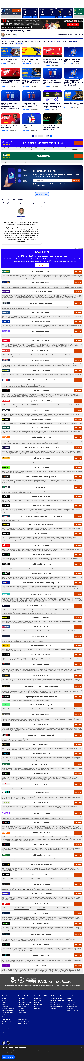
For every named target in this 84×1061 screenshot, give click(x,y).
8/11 (25, 17)
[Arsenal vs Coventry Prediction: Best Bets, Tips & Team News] (52, 73)
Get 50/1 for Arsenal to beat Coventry (9, 60)
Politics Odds (70, 1000)
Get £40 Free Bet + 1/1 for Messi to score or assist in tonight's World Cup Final (52, 105)
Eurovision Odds (70, 1004)
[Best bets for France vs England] (31, 118)
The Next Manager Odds (56, 998)
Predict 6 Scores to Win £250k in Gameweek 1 (72, 60)
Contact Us (4, 1002)
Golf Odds (36, 1006)
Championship (21, 1000)
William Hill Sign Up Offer (23, 1026)
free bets (58, 41)
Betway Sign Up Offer (23, 1034)
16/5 (30, 17)
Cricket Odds (37, 1002)
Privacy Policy (5, 1004)
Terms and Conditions (7, 1012)
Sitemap (4, 1016)
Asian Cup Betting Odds (23, 1006)
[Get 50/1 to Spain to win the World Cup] (10, 118)
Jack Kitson (11, 35)
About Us (4, 998)
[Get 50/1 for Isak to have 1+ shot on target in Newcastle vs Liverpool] (52, 52)
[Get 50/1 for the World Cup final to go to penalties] (73, 95)
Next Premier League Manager (57, 1000)
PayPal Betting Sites (6, 1028)
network (60, 949)
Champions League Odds (24, 1004)
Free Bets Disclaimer (6, 1014)
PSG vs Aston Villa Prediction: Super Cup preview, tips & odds (29, 105)
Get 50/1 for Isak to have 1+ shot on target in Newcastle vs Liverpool (52, 61)
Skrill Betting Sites (6, 1034)
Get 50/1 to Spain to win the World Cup (9, 127)
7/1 (69, 17)
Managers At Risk (54, 1002)
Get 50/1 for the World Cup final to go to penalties (73, 104)
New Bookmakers (6, 1030)
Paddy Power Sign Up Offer (24, 1021)
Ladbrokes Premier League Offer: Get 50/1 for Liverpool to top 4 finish (10, 82)
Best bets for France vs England (30, 127)
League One (21, 1008)
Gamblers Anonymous (74, 985)
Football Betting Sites (7, 1036)
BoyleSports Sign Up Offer (24, 1032)
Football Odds (37, 998)
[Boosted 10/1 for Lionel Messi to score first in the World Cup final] (52, 118)
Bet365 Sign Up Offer (22, 1024)
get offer (16, 10)
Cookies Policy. (8, 1053)
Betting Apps (5, 1024)
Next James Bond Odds (72, 1010)
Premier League (21, 998)
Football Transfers (22, 1012)
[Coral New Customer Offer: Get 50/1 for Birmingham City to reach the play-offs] (31, 73)
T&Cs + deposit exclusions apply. (21, 889)
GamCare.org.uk (41, 889)
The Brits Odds (70, 1008)
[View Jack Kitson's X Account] (16, 35)
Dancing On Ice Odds (72, 1006)
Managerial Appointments (56, 1006)
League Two (21, 1010)
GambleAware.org (76, 828)
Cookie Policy (5, 1006)
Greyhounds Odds (38, 1000)
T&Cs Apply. (76, 149)
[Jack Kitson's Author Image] (21, 211)
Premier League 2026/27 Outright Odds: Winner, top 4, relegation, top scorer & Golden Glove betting (73, 83)
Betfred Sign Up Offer (23, 1030)
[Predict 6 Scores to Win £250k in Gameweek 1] (73, 52)
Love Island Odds (71, 1002)
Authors (4, 1000)
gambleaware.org (69, 807)
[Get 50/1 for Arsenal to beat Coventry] (10, 52)
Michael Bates (27, 63)
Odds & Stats (47, 17)
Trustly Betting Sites (6, 1026)
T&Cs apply (12, 710)
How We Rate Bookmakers (8, 1008)
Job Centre (52, 1008)
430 (47, 136)
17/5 (65, 17)
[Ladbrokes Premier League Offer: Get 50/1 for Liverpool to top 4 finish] (10, 73)
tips (51, 41)
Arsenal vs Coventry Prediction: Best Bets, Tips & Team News (52, 82)
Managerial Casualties (55, 1004)
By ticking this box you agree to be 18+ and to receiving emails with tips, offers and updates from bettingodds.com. (57, 184)
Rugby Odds (37, 1008)
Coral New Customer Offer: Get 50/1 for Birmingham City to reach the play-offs (31, 82)
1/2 (60, 17)
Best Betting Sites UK (6, 1021)
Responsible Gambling (7, 1010)
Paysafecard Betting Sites (8, 1032)
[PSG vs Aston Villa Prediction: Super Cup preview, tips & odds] (31, 95)
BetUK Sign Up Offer (22, 1028)
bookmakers (74, 41)
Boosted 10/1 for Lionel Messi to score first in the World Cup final (51, 127)
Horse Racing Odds (38, 1004)
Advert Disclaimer (78, 248)
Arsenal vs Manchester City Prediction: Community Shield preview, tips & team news (10, 105)
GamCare (58, 985)
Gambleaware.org (46, 336)
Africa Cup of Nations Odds (24, 1002)
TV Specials (69, 998)
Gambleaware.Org (28, 423)
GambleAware (65, 985)
